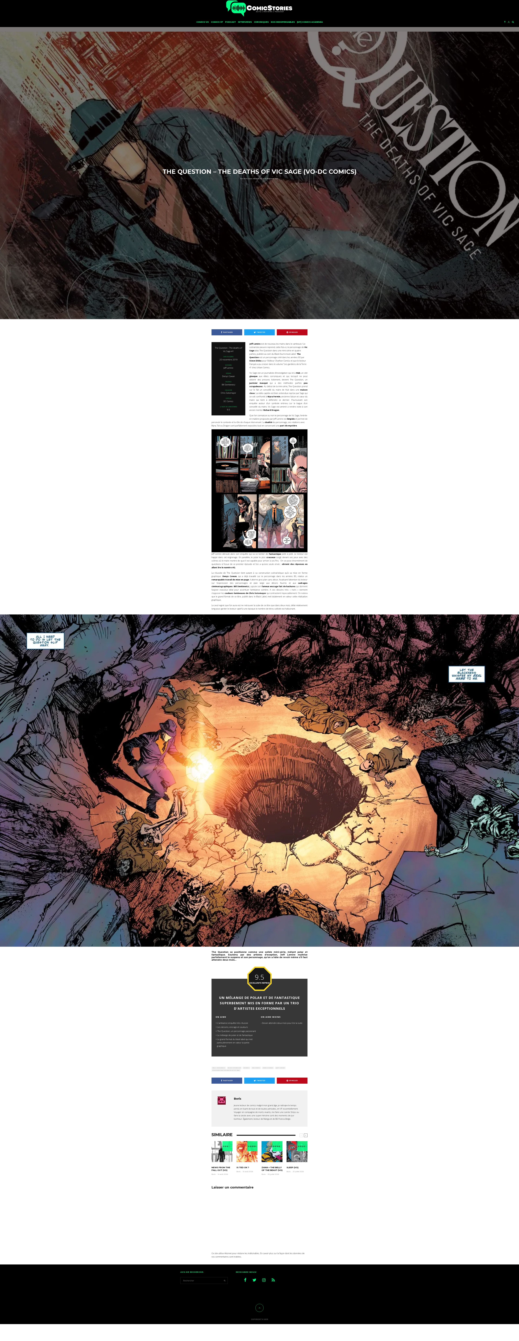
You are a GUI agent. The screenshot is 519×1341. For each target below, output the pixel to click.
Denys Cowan (268, 1068)
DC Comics (256, 1068)
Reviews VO (257, 179)
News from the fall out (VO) (221, 1168)
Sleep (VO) (292, 1167)
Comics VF (217, 22)
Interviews (245, 22)
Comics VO (202, 22)
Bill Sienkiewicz (219, 1068)
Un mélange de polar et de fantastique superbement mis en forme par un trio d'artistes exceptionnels (259, 1003)
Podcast (230, 22)
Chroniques (261, 22)
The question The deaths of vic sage (226, 1070)
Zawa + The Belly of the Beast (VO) (272, 1168)
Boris (243, 179)
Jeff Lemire (281, 1068)
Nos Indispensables (283, 22)
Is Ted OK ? (243, 1167)
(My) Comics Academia (310, 22)
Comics (246, 1068)
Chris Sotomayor (235, 1068)
